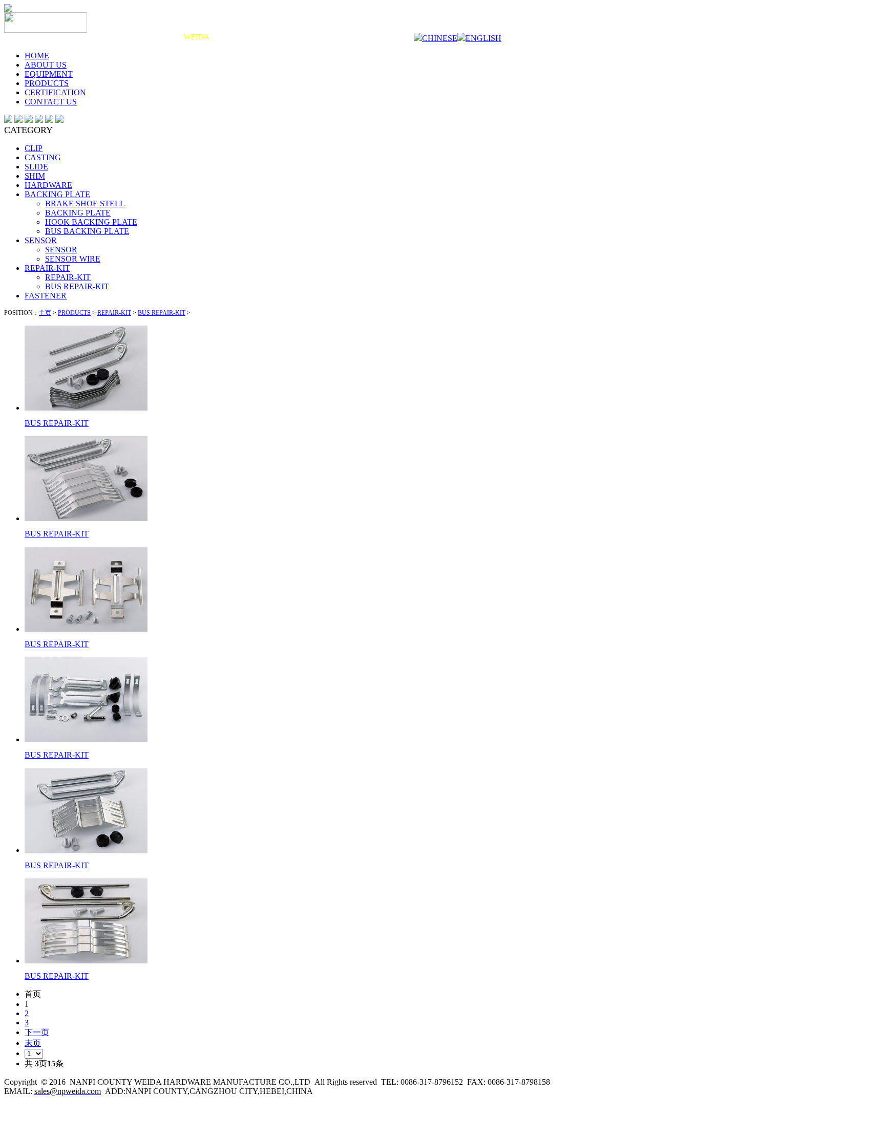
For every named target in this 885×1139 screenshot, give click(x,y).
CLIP (34, 148)
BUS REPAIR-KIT (77, 286)
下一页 (37, 1032)
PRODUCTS (47, 83)
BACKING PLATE (57, 194)
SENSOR (41, 240)
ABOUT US (46, 64)
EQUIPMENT (49, 74)
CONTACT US (51, 101)
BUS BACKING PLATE (87, 231)
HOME (37, 55)
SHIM (35, 175)
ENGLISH (483, 38)
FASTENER (46, 295)
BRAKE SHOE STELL (85, 203)
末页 (33, 1043)
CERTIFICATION (55, 92)
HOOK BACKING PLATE (91, 222)
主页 (45, 312)
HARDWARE (48, 185)
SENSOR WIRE (72, 258)
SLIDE (36, 166)
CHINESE (439, 38)
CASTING (43, 157)
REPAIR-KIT (47, 268)
